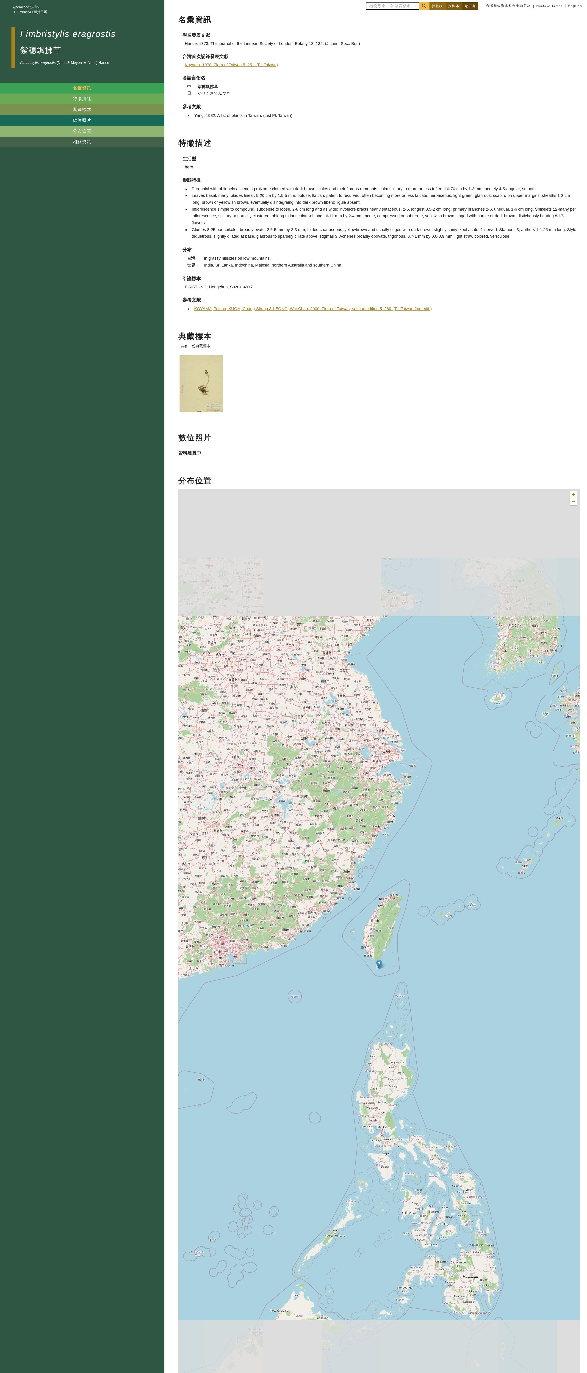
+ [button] (573, 495)
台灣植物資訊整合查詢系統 (508, 6)
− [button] (573, 501)
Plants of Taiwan (549, 6)
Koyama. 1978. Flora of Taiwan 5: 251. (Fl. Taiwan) (231, 65)
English (575, 6)
